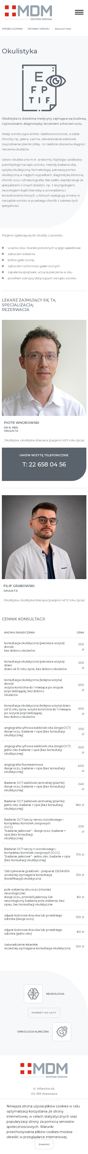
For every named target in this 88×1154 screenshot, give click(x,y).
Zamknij (44, 1144)
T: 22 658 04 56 (44, 464)
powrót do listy (44, 1012)
